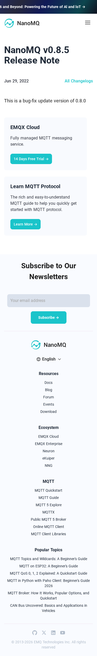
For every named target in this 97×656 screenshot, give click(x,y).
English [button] (49, 359)
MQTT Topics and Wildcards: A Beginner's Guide (48, 559)
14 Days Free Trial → (31, 159)
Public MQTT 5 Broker (48, 519)
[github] (34, 632)
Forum (48, 397)
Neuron (49, 451)
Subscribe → (48, 317)
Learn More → (25, 224)
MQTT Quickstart (48, 490)
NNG (49, 465)
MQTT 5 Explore (49, 505)
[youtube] (62, 632)
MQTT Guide (49, 498)
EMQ (38, 642)
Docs (48, 382)
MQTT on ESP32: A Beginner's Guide (48, 566)
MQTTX (48, 512)
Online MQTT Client (48, 527)
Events (48, 404)
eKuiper (48, 458)
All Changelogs (79, 81)
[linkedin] (53, 632)
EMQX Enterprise (48, 444)
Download (48, 412)
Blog (48, 390)
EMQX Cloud (48, 436)
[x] (44, 632)
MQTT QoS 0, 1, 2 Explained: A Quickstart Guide (48, 573)
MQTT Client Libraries (48, 534)
